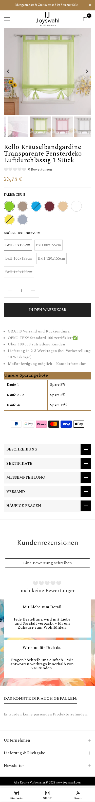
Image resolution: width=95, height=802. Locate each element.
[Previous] (11, 71)
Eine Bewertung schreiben (47, 563)
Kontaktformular (71, 364)
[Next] (84, 71)
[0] (85, 19)
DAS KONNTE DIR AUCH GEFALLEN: (40, 698)
